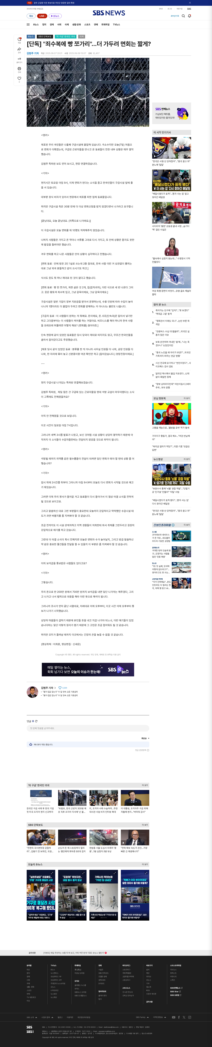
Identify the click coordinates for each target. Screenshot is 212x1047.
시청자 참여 (47, 1017)
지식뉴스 (173, 970)
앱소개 (148, 987)
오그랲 (154, 532)
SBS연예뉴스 (175, 987)
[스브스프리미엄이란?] (174, 524)
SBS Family (142, 1017)
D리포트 (101, 983)
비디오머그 (126, 965)
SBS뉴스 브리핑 (80, 992)
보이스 (77, 989)
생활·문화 (76, 24)
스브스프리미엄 (175, 965)
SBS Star (174, 991)
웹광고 (60, 1017)
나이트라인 (54, 990)
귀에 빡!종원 (126, 973)
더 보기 (144, 784)
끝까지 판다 (103, 996)
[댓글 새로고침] (36, 721)
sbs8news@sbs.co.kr (111, 1027)
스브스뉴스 (126, 987)
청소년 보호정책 (147, 1033)
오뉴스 (53, 987)
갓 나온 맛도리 (127, 992)
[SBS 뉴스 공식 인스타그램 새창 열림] (190, 1017)
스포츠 (87, 24)
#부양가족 (175, 16)
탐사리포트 (102, 991)
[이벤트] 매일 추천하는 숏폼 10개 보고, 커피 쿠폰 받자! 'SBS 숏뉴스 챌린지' (73, 952)
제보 (147, 973)
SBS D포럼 (174, 994)
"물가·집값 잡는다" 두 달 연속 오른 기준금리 (60, 692)
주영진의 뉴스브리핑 (58, 983)
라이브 (148, 976)
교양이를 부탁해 (157, 579)
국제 (67, 24)
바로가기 (149, 965)
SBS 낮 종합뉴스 (81, 996)
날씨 (147, 970)
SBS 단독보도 (45, 36)
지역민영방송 (159, 1017)
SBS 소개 (32, 1017)
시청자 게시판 (151, 994)
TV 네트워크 (31, 997)
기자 (147, 983)
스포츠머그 (126, 970)
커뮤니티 (173, 976)
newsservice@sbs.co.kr (107, 1031)
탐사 (100, 999)
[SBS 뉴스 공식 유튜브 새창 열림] (173, 1017)
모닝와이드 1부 (56, 976)
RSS (148, 990)
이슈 (28, 1001)
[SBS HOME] (189, 9)
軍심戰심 (78, 970)
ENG (161, 9)
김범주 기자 (47, 687)
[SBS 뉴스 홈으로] (109, 13)
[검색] (183, 16)
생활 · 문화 (30, 987)
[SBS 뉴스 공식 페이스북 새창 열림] (179, 1017)
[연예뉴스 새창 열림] (171, 113)
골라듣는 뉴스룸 (80, 985)
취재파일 (105, 24)
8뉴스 (36, 24)
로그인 (170, 9)
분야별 (29, 965)
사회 (59, 24)
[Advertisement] (88, 767)
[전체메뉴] (28, 24)
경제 (52, 24)
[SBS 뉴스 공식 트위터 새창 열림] (184, 1017)
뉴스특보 (54, 997)
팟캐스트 (173, 973)
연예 (96, 24)
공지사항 (149, 1002)
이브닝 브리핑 (79, 973)
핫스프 (154, 563)
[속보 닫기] (190, 3)
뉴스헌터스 (54, 973)
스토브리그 (126, 980)
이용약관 (70, 1017)
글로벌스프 (155, 548)
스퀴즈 (172, 980)
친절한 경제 (103, 976)
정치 (44, 24)
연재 (100, 965)
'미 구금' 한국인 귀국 (65, 36)
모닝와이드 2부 (56, 980)
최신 (28, 970)
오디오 (77, 980)
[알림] (190, 15)
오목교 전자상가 (128, 996)
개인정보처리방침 (83, 1017)
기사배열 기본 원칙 (132, 1033)
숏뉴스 (148, 980)
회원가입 (179, 9)
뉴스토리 (54, 994)
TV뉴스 (116, 24)
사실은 (101, 970)
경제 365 (102, 980)
